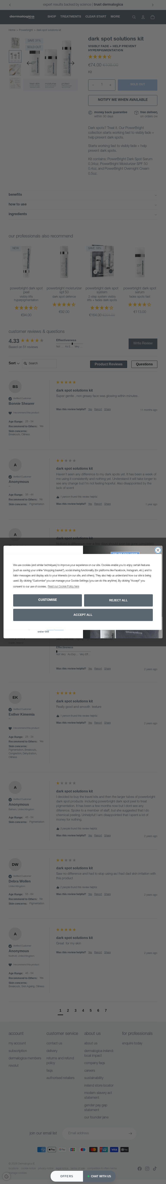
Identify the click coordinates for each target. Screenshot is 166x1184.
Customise (47, 600)
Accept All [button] (83, 614)
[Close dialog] (158, 550)
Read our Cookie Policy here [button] (63, 587)
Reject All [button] (118, 600)
